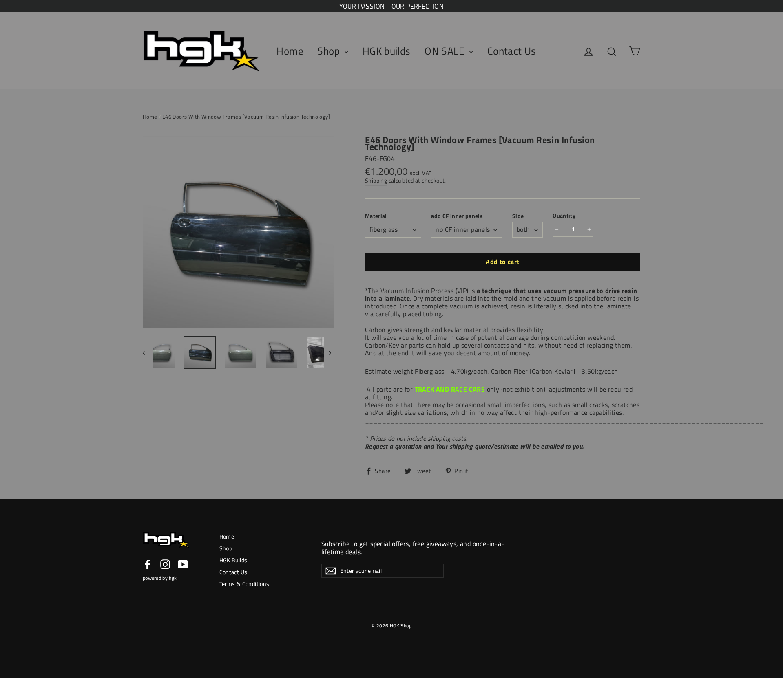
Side (518, 216)
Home (289, 51)
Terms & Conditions (244, 583)
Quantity (564, 215)
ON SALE (446, 51)
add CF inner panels (457, 216)
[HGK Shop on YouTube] (183, 564)
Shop (329, 51)
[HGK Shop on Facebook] (148, 564)
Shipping (376, 180)
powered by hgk (160, 578)
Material (376, 216)
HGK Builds (233, 560)
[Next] (329, 352)
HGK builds (387, 51)
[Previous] (148, 352)
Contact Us (511, 51)
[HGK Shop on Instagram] (165, 564)
